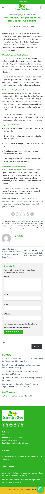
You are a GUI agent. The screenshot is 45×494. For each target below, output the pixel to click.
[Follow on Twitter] (11, 425)
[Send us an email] (15, 425)
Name (6, 294)
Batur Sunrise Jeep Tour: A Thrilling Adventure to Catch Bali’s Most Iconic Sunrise (33, 253)
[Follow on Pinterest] (18, 425)
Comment (8, 276)
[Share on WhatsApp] (13, 214)
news (34, 15)
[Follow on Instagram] (7, 425)
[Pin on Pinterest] (28, 214)
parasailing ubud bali (23, 226)
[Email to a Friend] (24, 214)
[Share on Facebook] (17, 214)
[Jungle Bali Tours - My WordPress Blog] (22, 7)
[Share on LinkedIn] (32, 214)
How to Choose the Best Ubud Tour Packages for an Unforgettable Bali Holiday (21, 481)
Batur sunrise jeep (15, 15)
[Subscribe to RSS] (22, 425)
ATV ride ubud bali (24, 198)
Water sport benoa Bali (31, 228)
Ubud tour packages (9, 198)
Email (6, 304)
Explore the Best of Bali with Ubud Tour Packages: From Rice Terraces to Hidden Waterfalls (22, 474)
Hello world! (27, 396)
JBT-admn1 (31, 26)
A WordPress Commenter (11, 396)
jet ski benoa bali (26, 15)
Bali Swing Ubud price (27, 223)
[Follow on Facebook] (3, 425)
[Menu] (3, 7)
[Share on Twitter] (20, 214)
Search (4, 342)
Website (7, 314)
